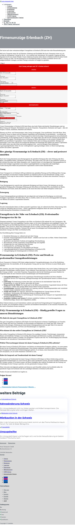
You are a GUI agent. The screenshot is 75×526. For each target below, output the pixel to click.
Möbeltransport (12, 14)
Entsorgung (11, 12)
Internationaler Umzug (15, 17)
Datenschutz (11, 443)
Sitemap (6, 498)
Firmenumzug (12, 8)
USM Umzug (11, 16)
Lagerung (10, 11)
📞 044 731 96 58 (10, 22)
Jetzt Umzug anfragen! (12, 24)
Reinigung (11, 9)
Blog (5, 492)
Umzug (9, 6)
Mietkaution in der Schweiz (16, 417)
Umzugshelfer (8, 431)
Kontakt (6, 21)
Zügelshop (7, 19)
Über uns (6, 490)
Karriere (6, 494)
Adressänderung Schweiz (15, 403)
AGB (5, 501)
